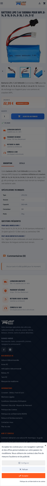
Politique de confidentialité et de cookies (32, 481)
